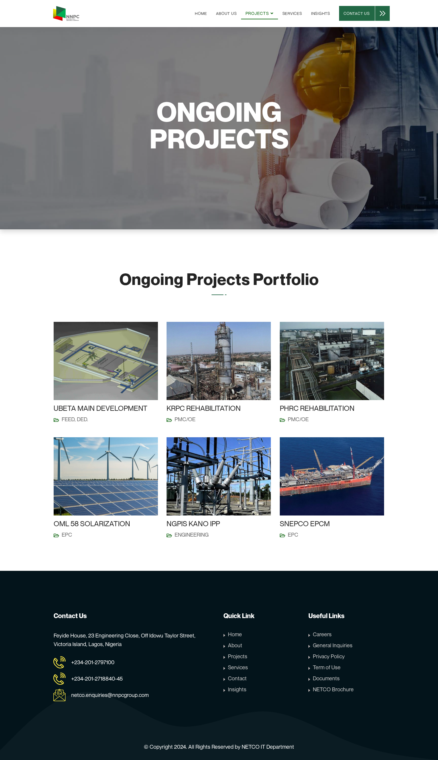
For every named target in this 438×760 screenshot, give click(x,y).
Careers (322, 634)
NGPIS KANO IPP (193, 523)
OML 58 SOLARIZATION (92, 523)
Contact (237, 678)
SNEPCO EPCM (305, 523)
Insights (320, 13)
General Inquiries (332, 645)
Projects (237, 656)
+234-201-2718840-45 (97, 678)
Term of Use (327, 667)
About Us (226, 13)
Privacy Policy (329, 656)
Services (292, 13)
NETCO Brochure (333, 689)
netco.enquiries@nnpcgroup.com (110, 695)
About (235, 645)
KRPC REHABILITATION (204, 408)
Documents (326, 678)
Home (201, 13)
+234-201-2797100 (92, 662)
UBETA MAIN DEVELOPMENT (100, 408)
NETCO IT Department (268, 746)
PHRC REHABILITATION (317, 408)
